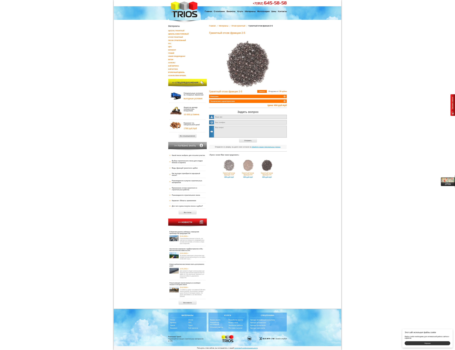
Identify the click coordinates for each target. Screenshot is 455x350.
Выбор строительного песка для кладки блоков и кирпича (187, 161)
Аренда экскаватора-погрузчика (262, 320)
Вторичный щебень (176, 72)
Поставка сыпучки (235, 328)
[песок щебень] (227, 339)
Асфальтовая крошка (177, 75)
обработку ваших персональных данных (266, 147)
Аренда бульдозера (258, 325)
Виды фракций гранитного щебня (185, 168)
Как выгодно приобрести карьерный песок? (186, 174)
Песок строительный (177, 40)
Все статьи (187, 212)
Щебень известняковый (178, 34)
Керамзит (172, 50)
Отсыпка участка (216, 327)
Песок (172, 320)
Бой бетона (173, 69)
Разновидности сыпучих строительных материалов (187, 181)
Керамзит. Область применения (184, 200)
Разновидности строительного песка (186, 195)
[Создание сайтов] (273, 338)
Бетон (170, 59)
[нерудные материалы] (184, 12)
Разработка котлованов (214, 323)
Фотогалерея (263, 11)
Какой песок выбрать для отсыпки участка (188, 155)
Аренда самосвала (257, 328)
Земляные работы (235, 325)
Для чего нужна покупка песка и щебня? (187, 206)
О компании (219, 11)
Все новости (187, 303)
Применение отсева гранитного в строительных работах (184, 189)
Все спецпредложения (187, 136)
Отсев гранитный (175, 37)
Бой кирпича (173, 66)
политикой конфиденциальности (246, 348)
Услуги (240, 11)
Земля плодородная (176, 56)
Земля (172, 325)
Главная (208, 11)
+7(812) (270, 3)
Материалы (250, 11)
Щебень (173, 322)
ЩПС (170, 47)
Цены (273, 11)
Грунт (190, 325)
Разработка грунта (235, 320)
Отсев (190, 320)
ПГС (169, 43)
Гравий (171, 53)
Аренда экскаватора (258, 322)
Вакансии (231, 11)
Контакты (282, 11)
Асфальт (171, 63)
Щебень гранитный (176, 31)
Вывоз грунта (215, 320)
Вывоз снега (233, 322)
